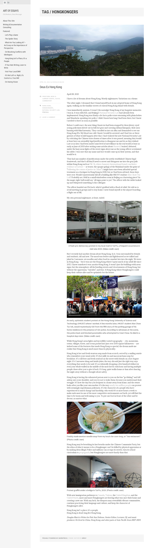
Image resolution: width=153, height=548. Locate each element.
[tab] (5, 2)
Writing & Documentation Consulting (12, 25)
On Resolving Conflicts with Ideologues (15, 53)
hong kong (46, 106)
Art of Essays (10, 10)
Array (84, 538)
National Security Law (109, 113)
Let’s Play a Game (11, 35)
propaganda (84, 452)
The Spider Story (11, 39)
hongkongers (47, 108)
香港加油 (45, 112)
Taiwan (108, 495)
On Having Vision (11, 82)
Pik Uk (92, 164)
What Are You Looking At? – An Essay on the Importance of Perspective (15, 45)
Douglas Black (58, 82)
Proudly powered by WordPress (54, 538)
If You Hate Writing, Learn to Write (15, 66)
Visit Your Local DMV (13, 71)
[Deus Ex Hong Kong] (92, 51)
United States (72, 498)
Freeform (46, 96)
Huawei (116, 146)
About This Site (9, 21)
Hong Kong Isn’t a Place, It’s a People (15, 59)
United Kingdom (123, 495)
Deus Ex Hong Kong (51, 87)
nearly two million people (120, 385)
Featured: (6, 31)
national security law (51, 110)
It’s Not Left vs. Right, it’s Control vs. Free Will (14, 76)
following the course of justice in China (84, 169)
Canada (101, 495)
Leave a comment (48, 117)
